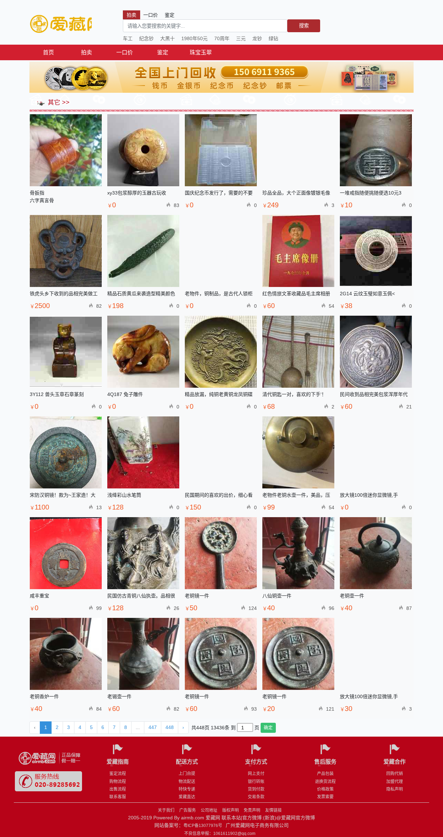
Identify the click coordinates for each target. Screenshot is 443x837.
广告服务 (187, 810)
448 (169, 727)
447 (152, 727)
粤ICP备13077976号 (202, 825)
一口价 (124, 52)
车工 (128, 38)
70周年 (221, 38)
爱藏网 (60, 24)
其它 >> (58, 102)
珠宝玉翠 (201, 52)
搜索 (304, 25)
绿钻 (273, 38)
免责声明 (252, 810)
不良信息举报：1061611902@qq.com (219, 833)
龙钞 (257, 38)
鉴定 (162, 52)
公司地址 (209, 810)
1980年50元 (194, 38)
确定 (268, 727)
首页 (48, 52)
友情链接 (273, 810)
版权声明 (230, 810)
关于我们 (166, 810)
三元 (241, 38)
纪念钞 (146, 38)
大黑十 (167, 38)
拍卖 (86, 52)
